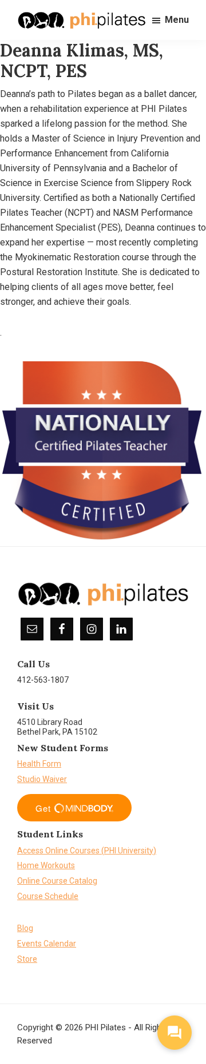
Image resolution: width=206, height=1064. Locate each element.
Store (27, 959)
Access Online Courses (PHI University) (86, 850)
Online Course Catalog (57, 880)
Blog (25, 928)
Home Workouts (46, 865)
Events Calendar (46, 943)
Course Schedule (47, 896)
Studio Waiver (42, 779)
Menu (177, 19)
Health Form (39, 763)
